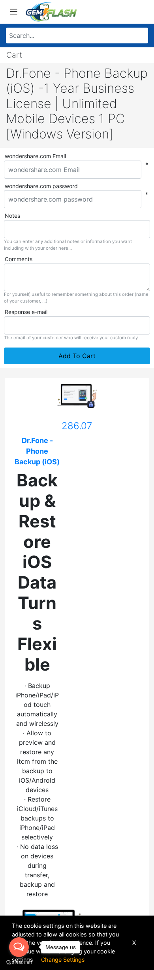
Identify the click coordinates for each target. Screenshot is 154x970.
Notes (12, 215)
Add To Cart (77, 356)
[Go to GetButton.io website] (19, 962)
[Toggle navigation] (14, 12)
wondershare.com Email (35, 156)
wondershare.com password (41, 186)
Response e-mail (26, 311)
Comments (18, 259)
